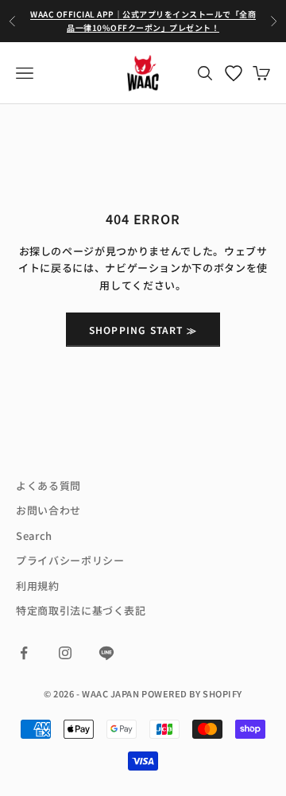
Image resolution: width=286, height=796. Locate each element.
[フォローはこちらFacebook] (24, 653)
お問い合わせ (48, 510)
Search (34, 535)
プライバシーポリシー (70, 560)
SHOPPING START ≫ (143, 329)
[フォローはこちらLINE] (106, 653)
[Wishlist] (234, 73)
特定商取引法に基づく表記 (81, 610)
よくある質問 (48, 485)
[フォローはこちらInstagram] (65, 653)
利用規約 (38, 585)
